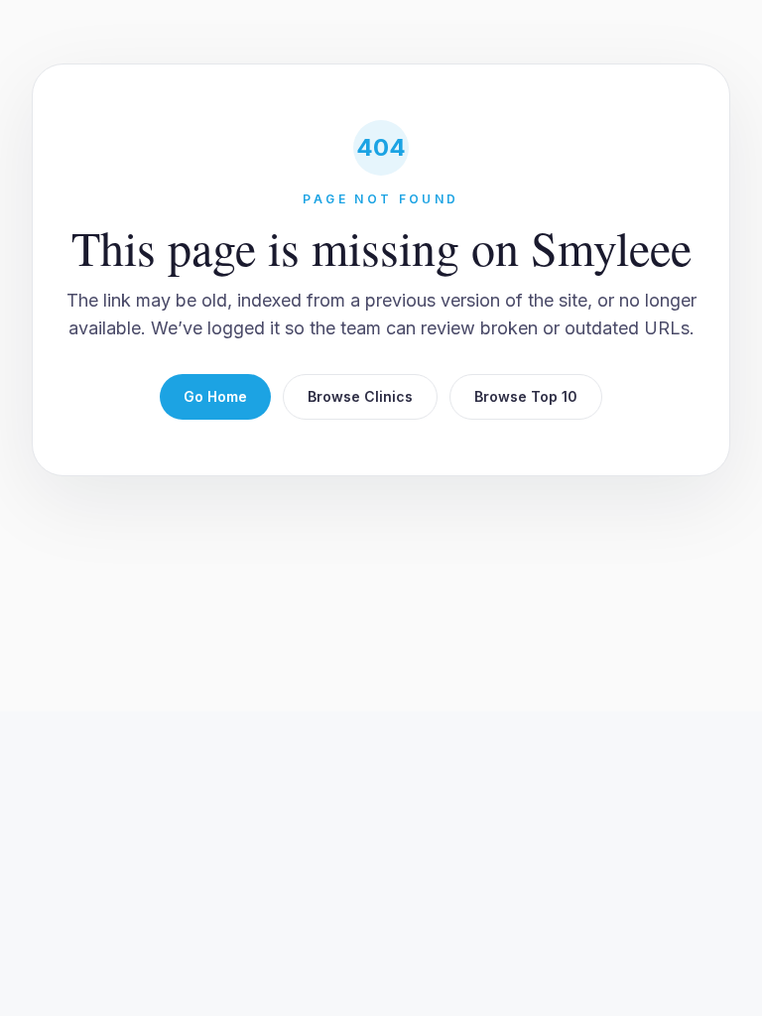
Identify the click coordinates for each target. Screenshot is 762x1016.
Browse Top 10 (525, 396)
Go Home (215, 396)
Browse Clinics (360, 396)
